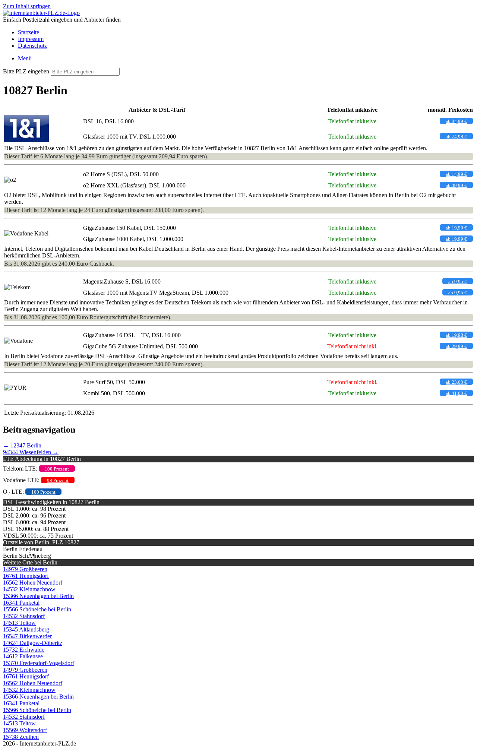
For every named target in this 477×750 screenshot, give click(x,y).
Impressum (31, 39)
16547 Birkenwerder (27, 636)
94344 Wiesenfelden (31, 452)
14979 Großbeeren (25, 569)
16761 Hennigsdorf (26, 576)
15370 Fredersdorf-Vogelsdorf (38, 663)
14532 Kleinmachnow (29, 589)
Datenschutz (32, 45)
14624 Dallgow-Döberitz (32, 643)
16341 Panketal (21, 602)
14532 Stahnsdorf (24, 616)
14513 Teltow (19, 623)
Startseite (28, 32)
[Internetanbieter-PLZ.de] (41, 13)
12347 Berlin (22, 445)
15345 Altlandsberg (26, 629)
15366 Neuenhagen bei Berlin (38, 596)
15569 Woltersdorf (25, 730)
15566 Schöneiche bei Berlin (37, 609)
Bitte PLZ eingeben (26, 71)
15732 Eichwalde (23, 649)
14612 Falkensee (23, 656)
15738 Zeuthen (21, 737)
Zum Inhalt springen (27, 6)
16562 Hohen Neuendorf (32, 582)
